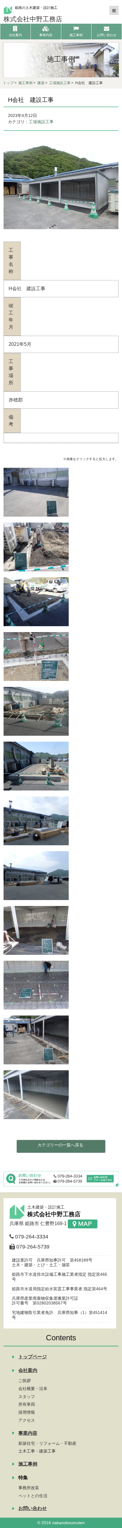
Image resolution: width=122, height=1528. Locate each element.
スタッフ (26, 1396)
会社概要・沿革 (32, 1388)
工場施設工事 (59, 83)
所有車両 (26, 1404)
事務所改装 (28, 1487)
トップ (8, 83)
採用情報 (26, 1412)
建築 (40, 83)
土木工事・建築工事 (37, 1451)
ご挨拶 (24, 1380)
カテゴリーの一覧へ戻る (60, 1145)
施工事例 (25, 83)
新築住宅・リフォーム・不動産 (47, 1443)
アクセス (26, 1420)
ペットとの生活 (32, 1495)
